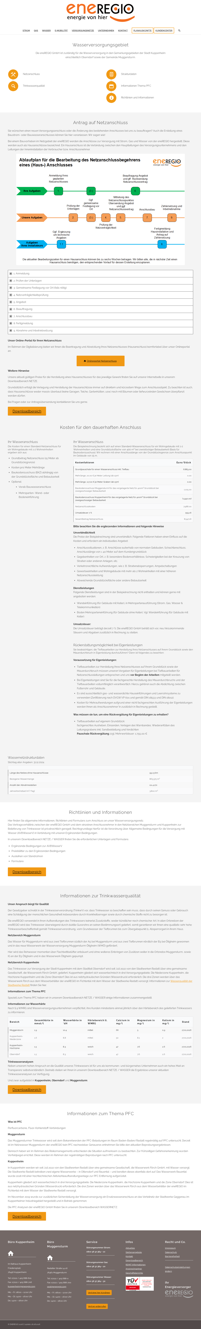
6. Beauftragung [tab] (23, 309)
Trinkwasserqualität (34, 85)
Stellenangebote (134, 1252)
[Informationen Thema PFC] (111, 86)
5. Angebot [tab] (20, 302)
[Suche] (178, 30)
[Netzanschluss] (13, 74)
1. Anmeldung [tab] (21, 273)
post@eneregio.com (56, 1286)
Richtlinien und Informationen (137, 97)
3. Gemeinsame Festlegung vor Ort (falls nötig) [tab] (40, 287)
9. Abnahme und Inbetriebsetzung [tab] (33, 330)
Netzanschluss (31, 74)
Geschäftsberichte (134, 1273)
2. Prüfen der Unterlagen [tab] (28, 280)
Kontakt (129, 1256)
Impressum (170, 1248)
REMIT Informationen (136, 1264)
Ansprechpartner (134, 1268)
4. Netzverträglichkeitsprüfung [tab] (31, 294)
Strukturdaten (128, 74)
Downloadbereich (134, 1260)
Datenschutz (171, 1252)
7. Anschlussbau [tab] (23, 316)
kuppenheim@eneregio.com (21, 1286)
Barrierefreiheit (172, 1256)
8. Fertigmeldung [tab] (23, 323)
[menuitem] (26, 30)
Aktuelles (130, 1248)
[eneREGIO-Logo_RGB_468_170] (100, 13)
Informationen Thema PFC (136, 85)
